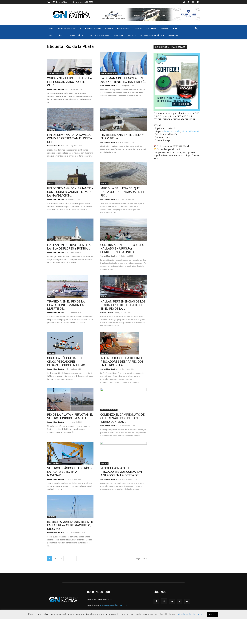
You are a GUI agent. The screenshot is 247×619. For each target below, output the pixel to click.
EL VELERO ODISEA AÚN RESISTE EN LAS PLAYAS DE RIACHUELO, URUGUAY (70, 525)
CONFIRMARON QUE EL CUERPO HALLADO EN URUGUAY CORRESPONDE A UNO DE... (122, 248)
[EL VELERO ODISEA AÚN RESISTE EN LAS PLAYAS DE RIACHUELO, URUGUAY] (70, 506)
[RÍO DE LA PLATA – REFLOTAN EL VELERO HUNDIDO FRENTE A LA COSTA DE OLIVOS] (70, 399)
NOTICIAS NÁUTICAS (66, 28)
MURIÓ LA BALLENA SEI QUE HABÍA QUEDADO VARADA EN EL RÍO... (122, 192)
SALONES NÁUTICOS (77, 35)
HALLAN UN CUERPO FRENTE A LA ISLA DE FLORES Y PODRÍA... (69, 246)
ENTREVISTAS (118, 35)
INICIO (51, 28)
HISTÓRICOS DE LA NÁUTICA (152, 35)
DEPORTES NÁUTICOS (99, 35)
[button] (196, 28)
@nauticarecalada (172, 131)
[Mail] (188, 2)
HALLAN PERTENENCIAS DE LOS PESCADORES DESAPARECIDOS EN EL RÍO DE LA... (123, 305)
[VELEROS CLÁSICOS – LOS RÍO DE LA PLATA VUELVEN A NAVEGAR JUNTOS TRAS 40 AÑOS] (70, 453)
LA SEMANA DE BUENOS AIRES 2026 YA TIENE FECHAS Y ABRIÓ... (123, 80)
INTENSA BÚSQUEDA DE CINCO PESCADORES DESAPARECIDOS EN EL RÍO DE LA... (122, 361)
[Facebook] (179, 2)
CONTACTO (173, 35)
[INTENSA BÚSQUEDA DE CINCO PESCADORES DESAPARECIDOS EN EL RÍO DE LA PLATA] (123, 343)
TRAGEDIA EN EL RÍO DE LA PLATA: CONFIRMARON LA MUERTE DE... (66, 305)
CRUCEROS (151, 28)
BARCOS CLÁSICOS (57, 35)
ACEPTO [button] (212, 614)
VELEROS (176, 28)
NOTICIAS (51, 130)
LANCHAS (164, 28)
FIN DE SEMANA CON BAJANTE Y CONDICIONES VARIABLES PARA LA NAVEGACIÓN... (70, 192)
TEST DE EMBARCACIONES (90, 28)
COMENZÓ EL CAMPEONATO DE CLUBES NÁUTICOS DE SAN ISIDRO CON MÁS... (122, 418)
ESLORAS (109, 28)
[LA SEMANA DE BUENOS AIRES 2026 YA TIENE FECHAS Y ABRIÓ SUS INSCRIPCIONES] (123, 63)
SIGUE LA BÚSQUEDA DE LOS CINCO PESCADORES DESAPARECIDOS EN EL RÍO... (67, 361)
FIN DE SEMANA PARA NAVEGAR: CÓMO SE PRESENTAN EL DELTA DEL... (70, 138)
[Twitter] (193, 2)
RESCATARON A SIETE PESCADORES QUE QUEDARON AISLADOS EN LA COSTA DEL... (121, 471)
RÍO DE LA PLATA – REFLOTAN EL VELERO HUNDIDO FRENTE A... (70, 416)
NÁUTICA (139, 28)
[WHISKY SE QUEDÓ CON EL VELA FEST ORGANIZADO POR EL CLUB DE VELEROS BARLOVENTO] (70, 63)
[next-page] (78, 558)
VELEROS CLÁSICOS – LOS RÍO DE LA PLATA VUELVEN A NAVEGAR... (70, 471)
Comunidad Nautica (55, 89)
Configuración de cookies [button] (191, 614)
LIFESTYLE (132, 35)
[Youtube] (198, 2)
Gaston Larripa (106, 312)
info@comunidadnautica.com (113, 605)
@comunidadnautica (191, 131)
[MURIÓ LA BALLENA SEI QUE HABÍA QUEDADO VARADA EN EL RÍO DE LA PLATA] (123, 173)
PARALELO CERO (124, 28)
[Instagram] (183, 2)
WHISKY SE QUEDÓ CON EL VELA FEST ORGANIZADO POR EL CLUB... (69, 82)
